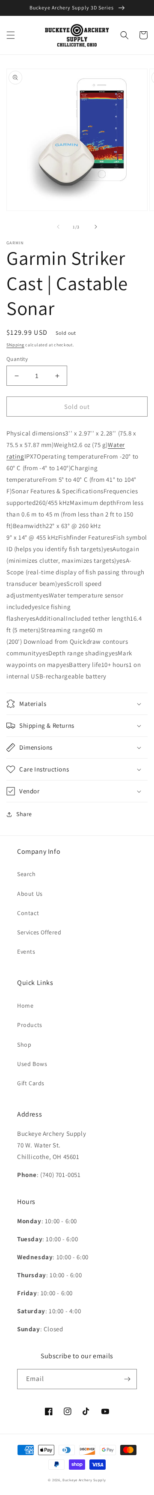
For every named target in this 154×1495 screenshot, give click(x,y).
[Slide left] (58, 226)
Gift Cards (30, 1083)
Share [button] (24, 814)
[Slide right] (95, 226)
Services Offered (39, 932)
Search (26, 874)
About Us (30, 894)
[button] (10, 35)
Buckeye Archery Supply (84, 1479)
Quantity (17, 359)
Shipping (15, 345)
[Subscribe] (127, 1379)
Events (26, 951)
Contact (28, 913)
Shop (24, 1044)
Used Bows (32, 1064)
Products (29, 1025)
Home (25, 1005)
